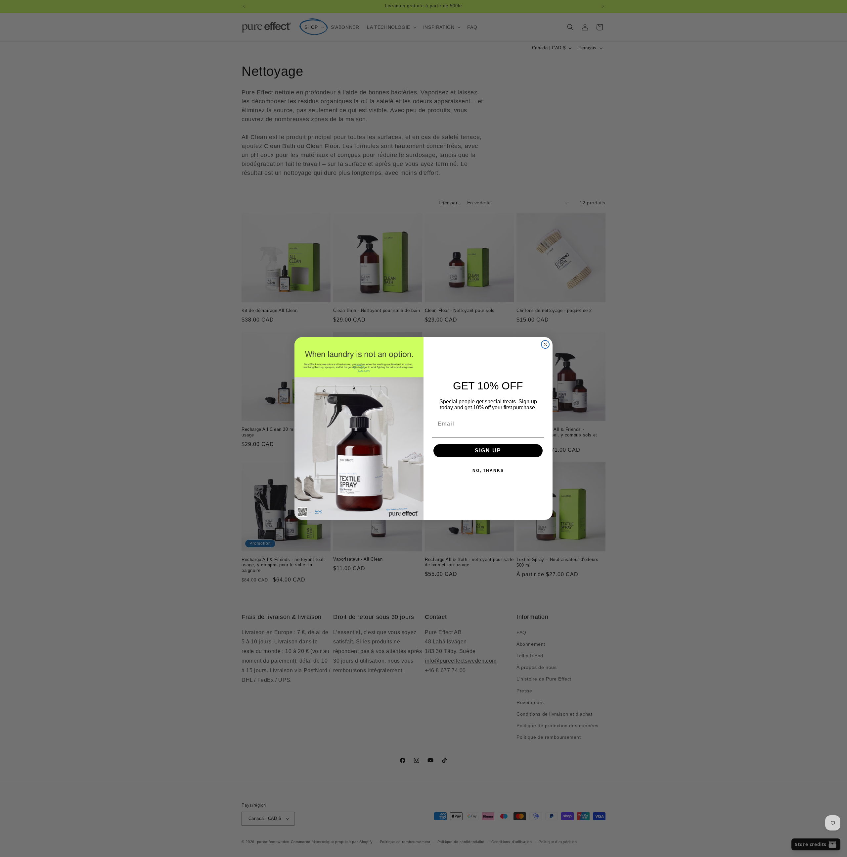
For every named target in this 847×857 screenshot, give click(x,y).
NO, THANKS (488, 470)
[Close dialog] (545, 344)
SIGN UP (488, 450)
